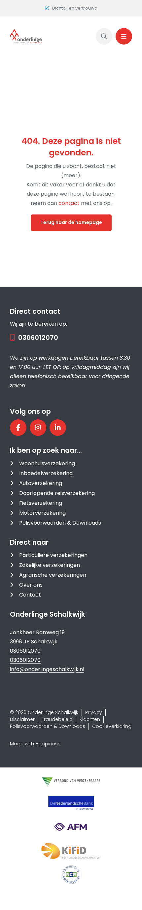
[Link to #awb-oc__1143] (124, 36)
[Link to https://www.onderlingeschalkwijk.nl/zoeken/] (104, 36)
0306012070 (38, 337)
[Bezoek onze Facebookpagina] (18, 427)
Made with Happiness (35, 743)
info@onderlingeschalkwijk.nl (47, 669)
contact (69, 203)
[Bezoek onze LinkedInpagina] (58, 427)
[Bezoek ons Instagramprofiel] (38, 427)
